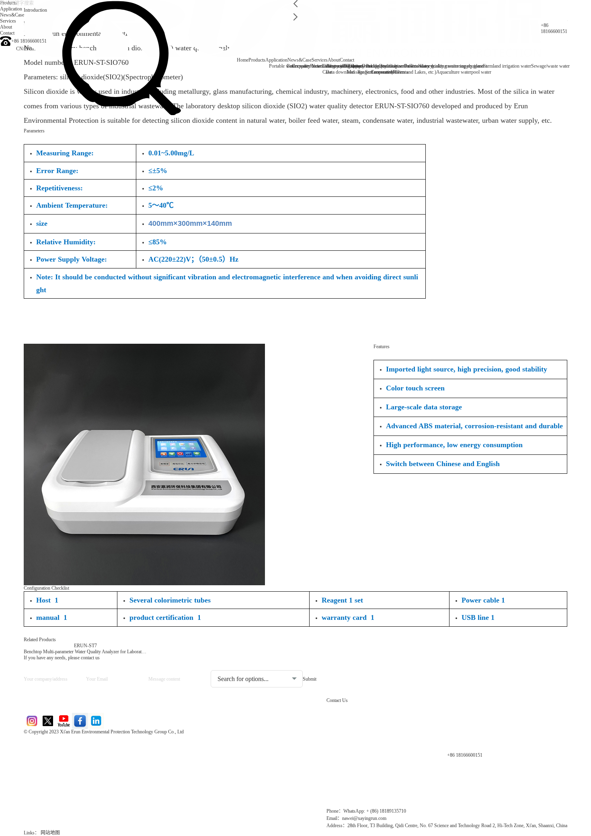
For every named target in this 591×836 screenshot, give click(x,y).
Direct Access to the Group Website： (76, 744)
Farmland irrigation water (507, 66)
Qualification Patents (398, 66)
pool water (481, 72)
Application (276, 60)
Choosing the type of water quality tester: (253, 664)
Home (242, 60)
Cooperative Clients (389, 72)
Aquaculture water (453, 72)
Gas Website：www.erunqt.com (69, 771)
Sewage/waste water (550, 66)
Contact (347, 60)
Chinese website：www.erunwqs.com (76, 758)
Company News (307, 66)
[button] (295, 3)
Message (355, 72)
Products (256, 60)
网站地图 (50, 833)
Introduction (35, 10)
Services (320, 60)
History (425, 66)
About (334, 60)
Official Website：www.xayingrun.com (78, 785)
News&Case (299, 60)
